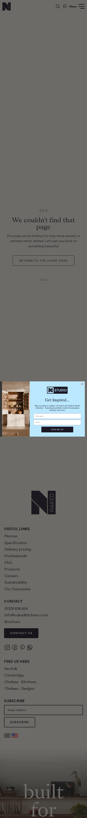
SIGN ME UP (57, 429)
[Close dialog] (82, 384)
